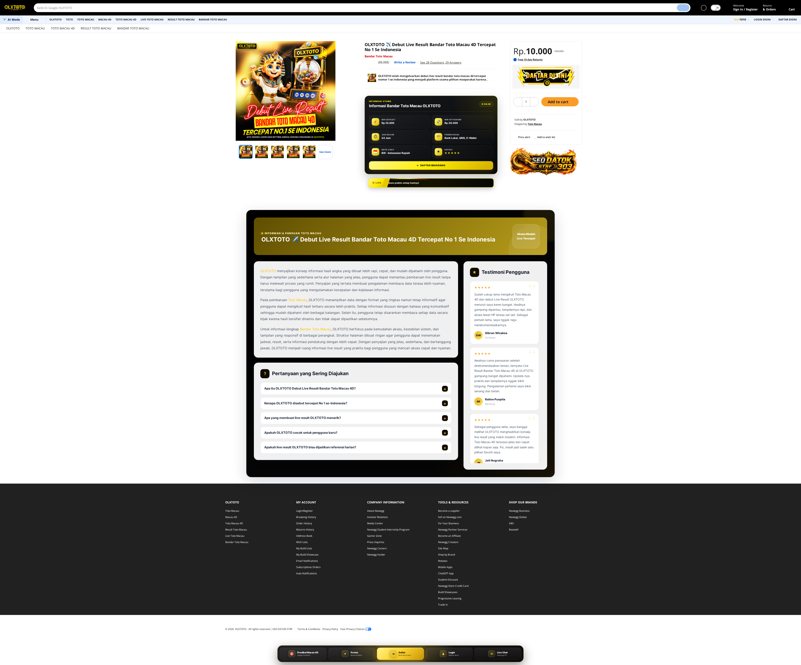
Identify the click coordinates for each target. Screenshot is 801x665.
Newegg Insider (376, 554)
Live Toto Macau (234, 536)
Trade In (443, 604)
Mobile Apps (445, 567)
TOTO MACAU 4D (63, 28)
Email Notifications (307, 561)
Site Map (443, 548)
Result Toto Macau (236, 529)
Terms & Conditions (308, 629)
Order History (304, 523)
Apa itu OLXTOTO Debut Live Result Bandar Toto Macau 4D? (310, 388)
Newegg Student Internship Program (388, 529)
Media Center (375, 523)
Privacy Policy (330, 629)
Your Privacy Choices (352, 629)
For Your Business (448, 523)
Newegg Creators (448, 542)
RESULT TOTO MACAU (96, 28)
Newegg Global (518, 517)
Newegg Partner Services (452, 529)
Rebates (442, 561)
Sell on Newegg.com (450, 517)
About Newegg (375, 511)
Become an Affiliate (449, 536)
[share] (347, 46)
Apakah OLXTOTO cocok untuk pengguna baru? (300, 433)
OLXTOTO (13, 28)
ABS (511, 523)
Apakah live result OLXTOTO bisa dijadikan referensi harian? (310, 447)
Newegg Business (519, 511)
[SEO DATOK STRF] (543, 161)
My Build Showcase (307, 554)
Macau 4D (231, 517)
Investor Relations (377, 517)
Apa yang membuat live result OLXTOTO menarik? (302, 418)
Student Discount (448, 579)
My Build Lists (304, 548)
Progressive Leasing (449, 598)
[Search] (683, 7)
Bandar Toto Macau (315, 329)
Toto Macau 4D (234, 523)
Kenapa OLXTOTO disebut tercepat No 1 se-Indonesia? (305, 403)
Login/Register (304, 511)
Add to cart (558, 101)
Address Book (304, 536)
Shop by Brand (446, 554)
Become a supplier (449, 511)
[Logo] (14, 7)
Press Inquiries (375, 542)
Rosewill (513, 529)
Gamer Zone (374, 536)
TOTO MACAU (35, 28)
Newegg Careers (377, 548)
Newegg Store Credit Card (453, 586)
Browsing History (306, 517)
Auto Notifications (306, 573)
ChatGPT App (445, 573)
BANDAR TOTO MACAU (133, 28)
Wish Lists (302, 542)
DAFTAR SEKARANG (431, 165)
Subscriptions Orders (308, 567)
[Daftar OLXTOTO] (546, 76)
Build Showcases (447, 592)
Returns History (305, 529)
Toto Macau (297, 300)
